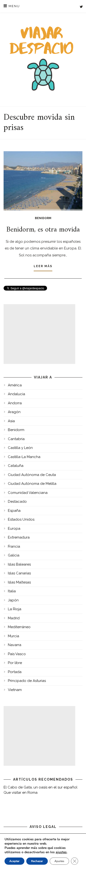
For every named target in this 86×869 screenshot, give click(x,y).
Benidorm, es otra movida (43, 229)
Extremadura (19, 537)
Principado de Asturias (27, 681)
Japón (13, 600)
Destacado (17, 501)
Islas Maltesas (19, 582)
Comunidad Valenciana (28, 493)
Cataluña (15, 466)
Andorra (15, 403)
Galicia (13, 555)
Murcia (13, 636)
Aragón (14, 412)
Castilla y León (20, 448)
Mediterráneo (19, 627)
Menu (13, 6)
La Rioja (14, 609)
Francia (14, 546)
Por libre (15, 663)
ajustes (61, 852)
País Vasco (17, 654)
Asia (11, 421)
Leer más (43, 266)
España (14, 510)
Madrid (14, 618)
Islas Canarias (19, 573)
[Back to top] (76, 859)
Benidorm (43, 218)
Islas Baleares (19, 564)
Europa (14, 528)
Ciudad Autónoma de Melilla (32, 483)
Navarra (14, 645)
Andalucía (16, 394)
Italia (12, 591)
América (15, 385)
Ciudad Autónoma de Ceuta (32, 475)
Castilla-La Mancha (24, 457)
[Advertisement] (39, 334)
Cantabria (16, 439)
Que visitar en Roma (21, 792)
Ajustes (59, 861)
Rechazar (37, 861)
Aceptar (14, 861)
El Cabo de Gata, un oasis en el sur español (40, 787)
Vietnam (15, 690)
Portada (15, 672)
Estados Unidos (21, 519)
